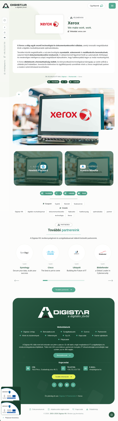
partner (109, 212)
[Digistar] (112, 415)
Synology (24, 267)
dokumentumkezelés (56, 212)
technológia (59, 215)
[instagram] (5, 33)
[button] (53, 81)
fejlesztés (71, 212)
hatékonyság (84, 212)
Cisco (50, 267)
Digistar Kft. (19, 212)
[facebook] (5, 27)
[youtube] (5, 38)
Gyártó (57, 204)
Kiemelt (67, 204)
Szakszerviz (78, 204)
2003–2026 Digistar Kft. (58, 413)
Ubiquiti (77, 267)
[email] (73, 385)
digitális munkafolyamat (36, 212)
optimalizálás (97, 212)
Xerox (70, 215)
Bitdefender (102, 267)
